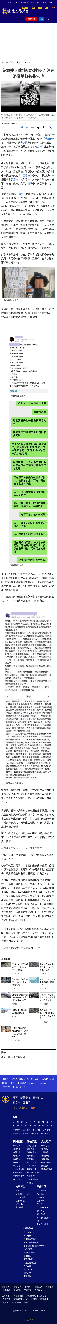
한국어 (23, 1087)
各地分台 (24, 2)
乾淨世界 (42, 1296)
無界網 (5, 1302)
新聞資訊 (11, 62)
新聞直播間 (32, 19)
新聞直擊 (16, 1159)
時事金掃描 (31, 1152)
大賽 (16, 2)
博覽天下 (16, 1133)
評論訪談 (32, 1141)
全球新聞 (16, 1146)
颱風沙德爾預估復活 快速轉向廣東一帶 (48, 982)
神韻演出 (34, 1133)
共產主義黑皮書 (30, 1263)
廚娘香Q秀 (41, 1214)
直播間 (27, 1102)
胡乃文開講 (20, 1197)
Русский (6, 1087)
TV (42, 19)
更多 (26, 1302)
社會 (24, 62)
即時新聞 (36, 1130)
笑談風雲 (45, 1149)
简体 (38, 2)
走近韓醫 (19, 1207)
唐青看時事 (31, 1169)
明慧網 (34, 1299)
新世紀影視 (16, 1302)
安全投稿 (6, 1290)
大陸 (18, 62)
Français (42, 1083)
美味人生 (40, 1204)
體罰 (25, 142)
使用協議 (49, 1287)
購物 (33, 1107)
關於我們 (17, 1287)
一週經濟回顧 (18, 1169)
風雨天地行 (28, 1259)
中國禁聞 (16, 1152)
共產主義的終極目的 (32, 1242)
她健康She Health (23, 1194)
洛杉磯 (29, 1079)
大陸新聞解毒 (32, 1179)
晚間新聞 (16, 1156)
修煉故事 (27, 1273)
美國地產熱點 (46, 1169)
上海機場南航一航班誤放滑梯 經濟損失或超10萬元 (20, 997)
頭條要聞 (16, 1130)
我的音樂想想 (42, 1224)
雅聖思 (24, 175)
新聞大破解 (31, 1162)
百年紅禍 (27, 1256)
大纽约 (14, 1079)
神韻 (9, 2)
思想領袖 (31, 1159)
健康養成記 (20, 1201)
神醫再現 (19, 1204)
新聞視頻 (18, 1141)
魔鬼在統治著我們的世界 (34, 1246)
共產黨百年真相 (30, 1239)
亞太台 (13, 1083)
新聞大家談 (31, 1146)
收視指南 (28, 1287)
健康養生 (20, 1186)
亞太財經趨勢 (18, 1176)
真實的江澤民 (29, 1252)
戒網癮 (48, 138)
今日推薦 (46, 1130)
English (32, 1083)
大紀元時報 (31, 1296)
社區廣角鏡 (17, 1172)
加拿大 (22, 1079)
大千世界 (40, 1211)
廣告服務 (17, 1290)
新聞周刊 (16, 1162)
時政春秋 (31, 1156)
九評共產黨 (28, 1249)
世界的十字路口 (33, 1172)
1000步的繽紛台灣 (43, 1219)
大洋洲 (37, 1079)
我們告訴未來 (29, 1232)
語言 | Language (49, 2)
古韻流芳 (45, 1152)
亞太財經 (16, 1179)
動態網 (43, 1299)
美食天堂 (40, 1201)
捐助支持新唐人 (20, 1107)
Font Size (44, 127)
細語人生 (31, 1183)
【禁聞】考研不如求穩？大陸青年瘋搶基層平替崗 (48, 997)
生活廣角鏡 (41, 1190)
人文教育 (46, 1141)
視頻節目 (38, 1097)
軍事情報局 (31, 1166)
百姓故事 (27, 1266)
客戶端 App (39, 1290)
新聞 (15, 1117)
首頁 (3, 62)
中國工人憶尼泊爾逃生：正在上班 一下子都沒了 (20, 967)
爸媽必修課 (46, 1162)
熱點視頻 (26, 1130)
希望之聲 (6, 1299)
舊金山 (5, 1083)
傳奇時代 (27, 1236)
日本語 (15, 1087)
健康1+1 (19, 1190)
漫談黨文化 (28, 1269)
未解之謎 (45, 1146)
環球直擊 (16, 1149)
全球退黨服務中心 (20, 1299)
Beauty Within (42, 1207)
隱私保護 (39, 1287)
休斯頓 (45, 1079)
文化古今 (45, 1166)
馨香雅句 (45, 1156)
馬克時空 (31, 1176)
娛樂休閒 (41, 1186)
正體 (32, 2)
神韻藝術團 (18, 1296)
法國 (51, 1079)
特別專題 (28, 1228)
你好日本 (40, 1194)
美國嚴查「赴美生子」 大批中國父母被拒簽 (20, 982)
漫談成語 (45, 1159)
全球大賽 (44, 1133)
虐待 (39, 146)
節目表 (17, 1102)
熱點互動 (31, 1149)
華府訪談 (16, 1166)
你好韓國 (40, 1197)
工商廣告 (27, 1276)
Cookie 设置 (28, 1320)
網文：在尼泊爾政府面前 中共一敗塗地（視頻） (48, 967)
